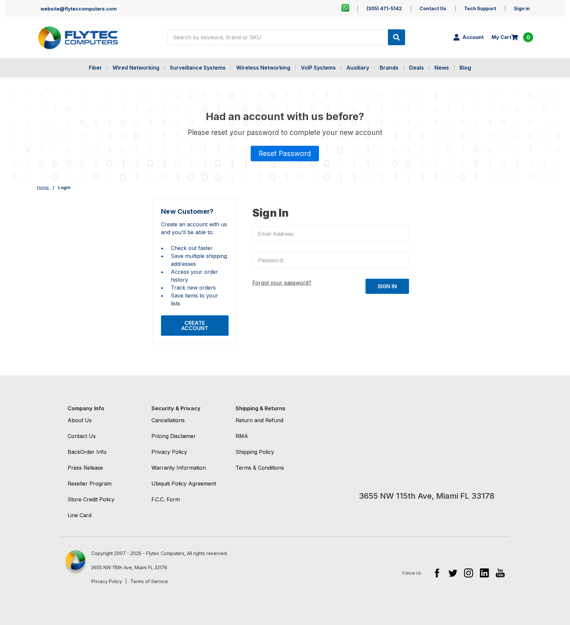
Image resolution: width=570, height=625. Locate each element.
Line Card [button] (79, 515)
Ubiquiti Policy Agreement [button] (183, 483)
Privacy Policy (106, 581)
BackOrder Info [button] (87, 452)
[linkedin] (484, 573)
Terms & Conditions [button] (260, 467)
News (441, 67)
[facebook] (437, 573)
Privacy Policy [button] (169, 452)
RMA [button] (242, 436)
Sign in (522, 8)
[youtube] (500, 573)
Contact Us (433, 8)
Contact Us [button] (82, 436)
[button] (285, 154)
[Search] (396, 37)
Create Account (194, 325)
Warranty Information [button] (178, 467)
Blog (465, 67)
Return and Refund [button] (259, 420)
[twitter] (453, 573)
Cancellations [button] (168, 420)
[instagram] (468, 573)
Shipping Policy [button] (255, 452)
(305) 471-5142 (384, 8)
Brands (389, 67)
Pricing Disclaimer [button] (173, 436)
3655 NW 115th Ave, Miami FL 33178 (129, 567)
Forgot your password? (281, 282)
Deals (416, 67)
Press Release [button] (85, 467)
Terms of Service (149, 581)
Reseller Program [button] (89, 483)
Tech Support (480, 8)
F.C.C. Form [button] (165, 499)
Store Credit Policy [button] (91, 499)
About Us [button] (80, 420)
